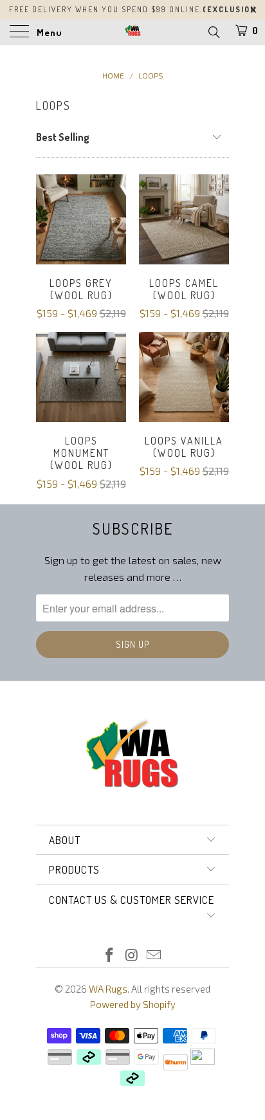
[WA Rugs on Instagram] (132, 956)
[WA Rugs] (132, 32)
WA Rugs (108, 989)
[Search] (213, 31)
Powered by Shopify (133, 1004)
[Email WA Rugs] (154, 956)
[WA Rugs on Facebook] (109, 956)
